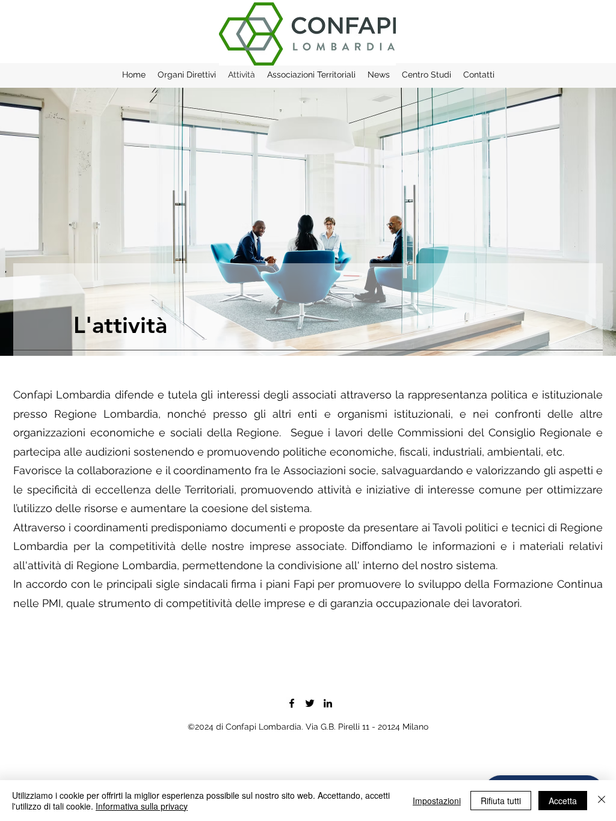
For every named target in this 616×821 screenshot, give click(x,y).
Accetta (563, 801)
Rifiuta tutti (501, 801)
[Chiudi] (601, 800)
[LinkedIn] (328, 703)
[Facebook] (292, 703)
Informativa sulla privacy (142, 806)
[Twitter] (310, 703)
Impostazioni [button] (437, 801)
